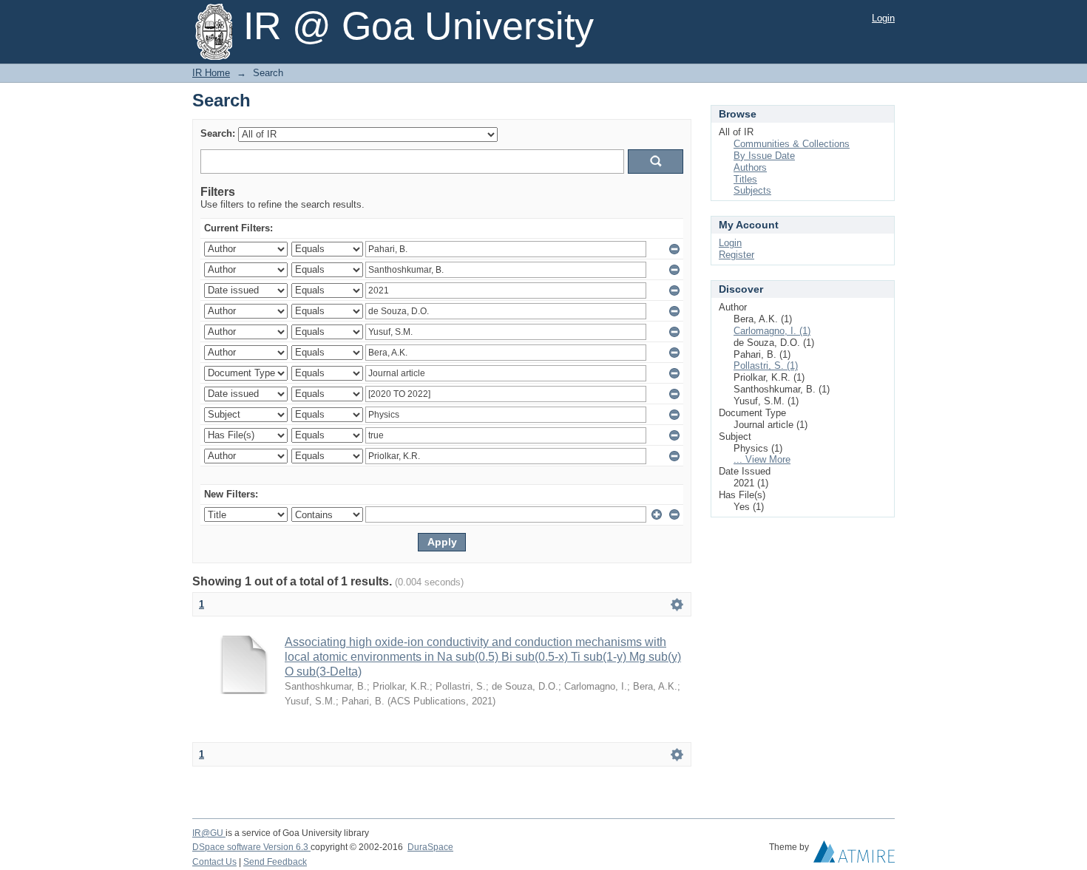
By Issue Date (764, 155)
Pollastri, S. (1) (766, 365)
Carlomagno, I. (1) (772, 330)
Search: (217, 133)
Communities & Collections (792, 143)
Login (883, 18)
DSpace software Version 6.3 (251, 847)
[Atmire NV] (854, 855)
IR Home (211, 72)
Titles (745, 179)
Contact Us (214, 862)
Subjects (752, 190)
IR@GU (209, 833)
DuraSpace (430, 847)
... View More (762, 459)
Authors (750, 167)
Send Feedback (275, 862)
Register (736, 254)
